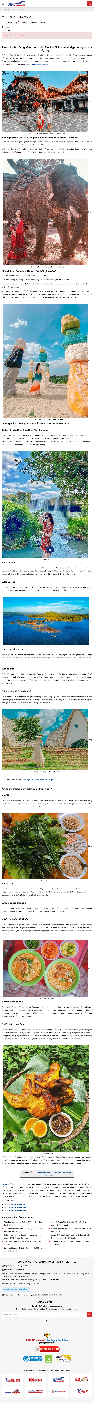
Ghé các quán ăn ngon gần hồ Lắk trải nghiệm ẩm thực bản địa (71, 1230)
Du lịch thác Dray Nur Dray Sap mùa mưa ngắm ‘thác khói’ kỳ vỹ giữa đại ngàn (23, 1236)
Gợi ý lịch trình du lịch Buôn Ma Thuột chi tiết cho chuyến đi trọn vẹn (23, 1249)
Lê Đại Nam (28, 1266)
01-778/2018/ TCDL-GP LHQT (50, 1295)
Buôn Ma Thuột (18, 9)
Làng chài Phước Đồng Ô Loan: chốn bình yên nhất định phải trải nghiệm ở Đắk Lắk (71, 1236)
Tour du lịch (6, 9)
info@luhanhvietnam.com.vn (50, 1306)
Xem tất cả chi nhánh (17, 1289)
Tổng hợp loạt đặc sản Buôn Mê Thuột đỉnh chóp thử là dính (23, 1223)
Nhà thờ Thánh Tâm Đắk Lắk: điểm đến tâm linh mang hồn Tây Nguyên (70, 1223)
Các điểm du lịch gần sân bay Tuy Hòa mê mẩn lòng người (70, 1242)
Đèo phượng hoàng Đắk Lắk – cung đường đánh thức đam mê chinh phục (23, 1230)
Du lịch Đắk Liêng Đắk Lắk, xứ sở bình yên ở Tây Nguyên (22, 1242)
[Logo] (16, 3)
